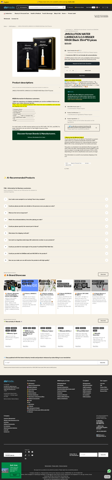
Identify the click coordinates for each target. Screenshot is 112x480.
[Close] (20, 463)
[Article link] (29, 297)
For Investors (7, 426)
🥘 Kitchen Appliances (32, 394)
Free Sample (60, 385)
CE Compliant (86, 394)
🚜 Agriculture (30, 404)
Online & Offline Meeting (63, 396)
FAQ (101, 385)
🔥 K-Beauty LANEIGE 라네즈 (29, 294)
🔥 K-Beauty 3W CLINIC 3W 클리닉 (82, 294)
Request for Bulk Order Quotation (82, 63)
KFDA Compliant (87, 396)
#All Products (12, 26)
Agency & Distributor (62, 398)
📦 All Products (30, 383)
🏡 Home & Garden (31, 393)
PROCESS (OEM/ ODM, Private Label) (66, 389)
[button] (103, 7)
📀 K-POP (29, 400)
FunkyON (6, 430)
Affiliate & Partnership (9, 424)
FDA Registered (86, 383)
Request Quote (15, 475)
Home (5, 26)
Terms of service (104, 389)
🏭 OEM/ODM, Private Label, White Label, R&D (38, 410)
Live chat (102, 383)
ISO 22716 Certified (87, 385)
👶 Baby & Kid (30, 391)
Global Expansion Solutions (10, 428)
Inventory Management (9, 418)
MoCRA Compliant (87, 389)
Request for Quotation (62, 387)
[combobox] (47, 7)
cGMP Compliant (87, 387)
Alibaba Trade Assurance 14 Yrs (11, 420)
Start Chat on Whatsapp (75, 99)
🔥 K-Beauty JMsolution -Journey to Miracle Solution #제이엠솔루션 (12, 295)
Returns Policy (103, 391)
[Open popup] (81, 50)
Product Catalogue (62, 391)
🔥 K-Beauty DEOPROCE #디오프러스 (64, 294)
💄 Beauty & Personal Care (33, 385)
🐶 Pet (28, 402)
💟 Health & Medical (32, 387)
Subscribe (103, 454)
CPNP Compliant (87, 393)
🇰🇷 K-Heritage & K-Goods (33, 408)
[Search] (64, 7)
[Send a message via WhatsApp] (109, 471)
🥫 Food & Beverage (32, 389)
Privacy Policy (103, 387)
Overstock (59, 393)
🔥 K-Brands (30, 406)
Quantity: (67, 67)
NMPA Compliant (87, 391)
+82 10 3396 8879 (104, 16)
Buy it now (82, 75)
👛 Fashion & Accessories (33, 398)
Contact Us (6, 431)
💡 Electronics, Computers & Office (35, 396)
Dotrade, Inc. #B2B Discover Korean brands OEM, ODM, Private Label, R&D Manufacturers (11, 388)
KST (9, 395)
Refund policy (48, 466)
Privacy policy (55, 466)
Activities (6, 422)
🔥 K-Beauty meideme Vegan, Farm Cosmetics (47, 294)
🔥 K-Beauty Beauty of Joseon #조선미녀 (99, 294)
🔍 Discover (30, 411)
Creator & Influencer (62, 394)
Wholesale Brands (61, 383)
